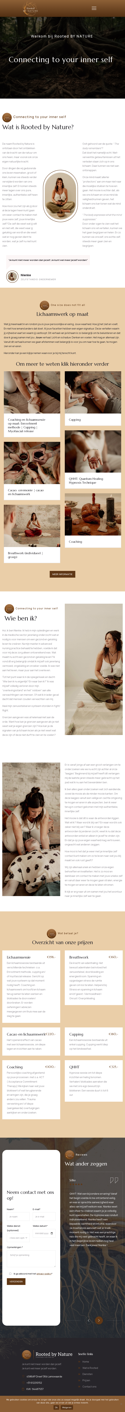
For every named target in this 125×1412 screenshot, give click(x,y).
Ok (56, 1407)
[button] (99, 1320)
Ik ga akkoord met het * (33, 1273)
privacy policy (44, 1273)
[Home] (30, 8)
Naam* (10, 1209)
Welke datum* (40, 1226)
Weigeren (66, 1407)
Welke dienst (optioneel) (13, 1228)
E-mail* (36, 1209)
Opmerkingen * (15, 1247)
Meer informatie (62, 574)
